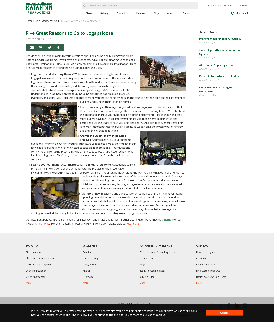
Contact (187, 13)
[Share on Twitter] (49, 47)
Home (29, 20)
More (29, 282)
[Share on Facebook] (58, 47)
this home (43, 223)
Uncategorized (49, 20)
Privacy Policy (78, 315)
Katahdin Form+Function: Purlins (219, 76)
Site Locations (33, 252)
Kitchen (87, 270)
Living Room (89, 264)
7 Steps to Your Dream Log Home (157, 252)
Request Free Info (205, 264)
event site (133, 223)
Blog (156, 13)
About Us (201, 258)
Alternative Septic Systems (216, 65)
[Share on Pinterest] (40, 47)
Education (122, 13)
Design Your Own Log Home (211, 276)
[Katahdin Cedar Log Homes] (39, 7)
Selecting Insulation (36, 270)
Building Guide (146, 276)
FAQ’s (142, 264)
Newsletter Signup (205, 252)
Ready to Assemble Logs (152, 270)
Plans (88, 13)
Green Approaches (35, 276)
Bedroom (88, 276)
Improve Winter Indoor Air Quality (220, 38)
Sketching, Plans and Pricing (40, 258)
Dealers (140, 13)
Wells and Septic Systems (39, 264)
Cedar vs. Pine (146, 258)
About (170, 13)
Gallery (104, 13)
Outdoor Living (90, 258)
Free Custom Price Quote (209, 270)
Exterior (87, 252)
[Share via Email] (32, 47)
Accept (224, 313)
